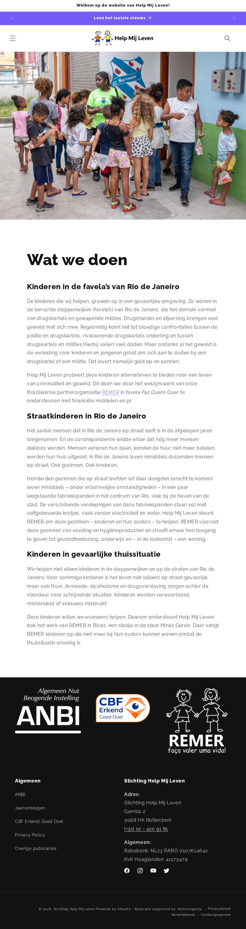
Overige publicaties (35, 848)
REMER (110, 392)
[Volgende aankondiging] (234, 18)
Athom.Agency (190, 909)
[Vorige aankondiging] (11, 18)
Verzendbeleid (183, 915)
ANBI (20, 794)
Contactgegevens (216, 915)
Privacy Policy (30, 835)
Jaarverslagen (30, 808)
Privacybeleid (219, 909)
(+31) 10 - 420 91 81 (146, 829)
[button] (12, 38)
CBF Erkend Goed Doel (39, 821)
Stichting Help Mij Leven (74, 909)
